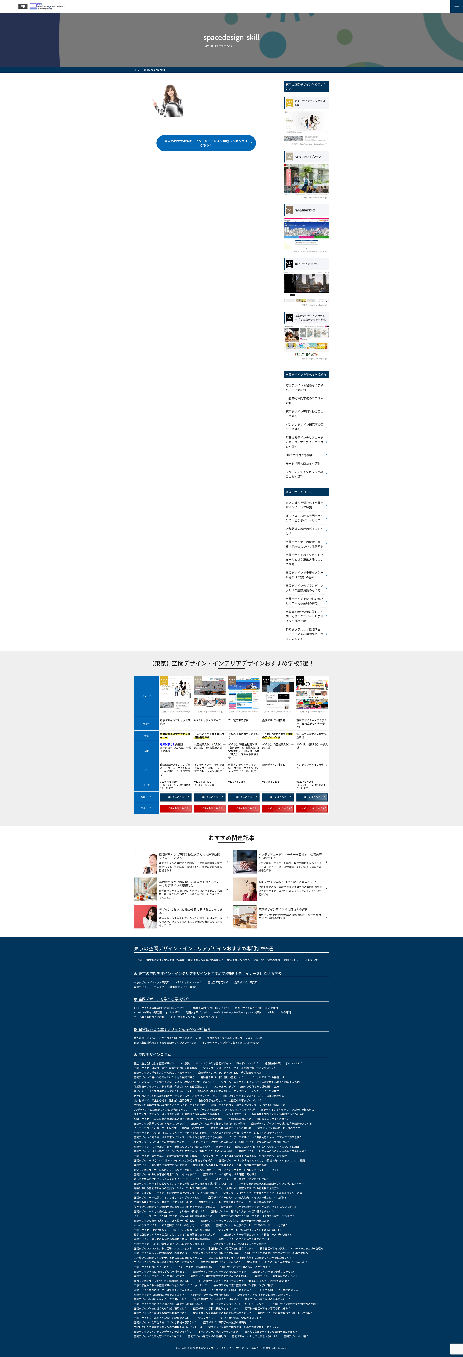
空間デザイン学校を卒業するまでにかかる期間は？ (219, 1276)
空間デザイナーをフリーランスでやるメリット (219, 1271)
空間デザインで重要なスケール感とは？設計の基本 (304, 574)
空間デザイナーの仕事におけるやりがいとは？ (242, 1179)
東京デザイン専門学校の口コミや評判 (304, 413)
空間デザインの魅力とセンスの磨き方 (278, 1128)
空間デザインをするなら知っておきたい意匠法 (239, 1243)
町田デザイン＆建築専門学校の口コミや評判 (304, 387)
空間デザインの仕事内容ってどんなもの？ (158, 1336)
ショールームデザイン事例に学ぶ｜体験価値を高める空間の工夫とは (260, 1082)
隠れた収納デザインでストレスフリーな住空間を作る (253, 1095)
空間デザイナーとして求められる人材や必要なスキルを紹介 (273, 1151)
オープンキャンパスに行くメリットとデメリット (238, 1304)
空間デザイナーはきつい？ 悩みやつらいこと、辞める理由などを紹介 (173, 1160)
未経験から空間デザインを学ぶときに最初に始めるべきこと (168, 1257)
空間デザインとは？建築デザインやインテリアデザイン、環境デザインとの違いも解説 (183, 1151)
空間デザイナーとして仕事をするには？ (255, 1336)
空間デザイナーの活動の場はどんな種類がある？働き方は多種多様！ (173, 1239)
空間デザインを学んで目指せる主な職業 (216, 1253)
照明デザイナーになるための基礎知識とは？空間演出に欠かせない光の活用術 (178, 1119)
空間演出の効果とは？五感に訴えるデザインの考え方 (259, 1119)
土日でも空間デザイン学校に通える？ (279, 1290)
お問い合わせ (291, 960)
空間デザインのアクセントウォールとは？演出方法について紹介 (304, 559)
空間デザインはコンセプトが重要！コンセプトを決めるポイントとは (262, 1193)
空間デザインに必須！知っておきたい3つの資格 (218, 1123)
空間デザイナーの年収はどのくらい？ (276, 1276)
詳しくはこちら (176, 797)
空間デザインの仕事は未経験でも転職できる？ (160, 1313)
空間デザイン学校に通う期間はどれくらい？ (226, 1290)
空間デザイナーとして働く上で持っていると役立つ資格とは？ (169, 1211)
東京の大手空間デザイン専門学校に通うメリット (226, 1248)
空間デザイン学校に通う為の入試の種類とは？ (160, 1308)
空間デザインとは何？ (296, 1336)
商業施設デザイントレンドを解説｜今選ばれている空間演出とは (170, 1086)
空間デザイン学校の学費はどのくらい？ (275, 1271)
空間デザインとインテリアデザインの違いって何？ (163, 1331)
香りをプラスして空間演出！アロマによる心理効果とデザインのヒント (304, 634)
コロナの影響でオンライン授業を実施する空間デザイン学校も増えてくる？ (251, 1257)
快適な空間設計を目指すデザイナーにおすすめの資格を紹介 (247, 1133)
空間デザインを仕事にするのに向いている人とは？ (222, 1313)
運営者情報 (273, 960)
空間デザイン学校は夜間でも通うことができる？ (265, 1294)
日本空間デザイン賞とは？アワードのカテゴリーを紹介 (291, 1248)
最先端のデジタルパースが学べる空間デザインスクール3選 (167, 1038)
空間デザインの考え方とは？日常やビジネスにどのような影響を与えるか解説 (178, 1137)
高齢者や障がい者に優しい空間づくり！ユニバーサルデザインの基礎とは (304, 616)
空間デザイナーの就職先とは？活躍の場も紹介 (229, 1174)
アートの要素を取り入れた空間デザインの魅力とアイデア (271, 1183)
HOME (139, 960)
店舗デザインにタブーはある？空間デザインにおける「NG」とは (248, 1105)
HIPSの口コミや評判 (299, 455)
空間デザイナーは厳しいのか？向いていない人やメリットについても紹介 (257, 1146)
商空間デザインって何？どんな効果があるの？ (160, 1142)
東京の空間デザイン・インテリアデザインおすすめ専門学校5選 (203, 948)
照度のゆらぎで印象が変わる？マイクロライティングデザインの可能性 (238, 1091)
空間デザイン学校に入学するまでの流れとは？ (160, 1299)
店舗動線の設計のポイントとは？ (304, 531)
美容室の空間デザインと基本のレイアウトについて (163, 1202)
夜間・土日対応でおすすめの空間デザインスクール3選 (165, 1042)
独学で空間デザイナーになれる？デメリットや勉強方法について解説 (173, 1170)
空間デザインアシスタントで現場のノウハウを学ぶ (163, 1248)
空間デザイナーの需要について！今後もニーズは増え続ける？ (259, 1234)
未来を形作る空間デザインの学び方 (231, 1128)
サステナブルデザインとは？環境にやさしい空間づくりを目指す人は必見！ (177, 1114)
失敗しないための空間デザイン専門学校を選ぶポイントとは (168, 1327)
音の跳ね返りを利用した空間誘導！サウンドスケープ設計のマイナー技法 (175, 1095)
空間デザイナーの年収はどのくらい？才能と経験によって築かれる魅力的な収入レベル (183, 1183)
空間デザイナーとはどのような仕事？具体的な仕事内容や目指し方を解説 (245, 1156)
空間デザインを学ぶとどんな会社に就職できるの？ (163, 1318)
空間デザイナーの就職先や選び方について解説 (160, 1165)
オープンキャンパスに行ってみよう (218, 1331)
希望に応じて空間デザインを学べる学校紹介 (175, 1029)
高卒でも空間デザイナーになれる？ (221, 1262)
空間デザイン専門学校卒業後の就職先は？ (227, 1322)
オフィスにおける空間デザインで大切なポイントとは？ (304, 518)
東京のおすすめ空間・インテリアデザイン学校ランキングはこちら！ (206, 143)
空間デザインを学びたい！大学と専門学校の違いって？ (229, 1318)
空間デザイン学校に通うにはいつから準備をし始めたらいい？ (169, 1304)
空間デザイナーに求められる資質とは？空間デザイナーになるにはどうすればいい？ (241, 1142)
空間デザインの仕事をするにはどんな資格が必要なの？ (165, 1322)
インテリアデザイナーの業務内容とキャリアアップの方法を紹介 (265, 1137)
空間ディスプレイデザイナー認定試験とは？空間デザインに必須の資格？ (175, 1193)
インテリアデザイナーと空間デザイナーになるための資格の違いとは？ (174, 1216)
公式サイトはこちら (175, 808)
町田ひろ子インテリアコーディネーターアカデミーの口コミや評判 (304, 442)
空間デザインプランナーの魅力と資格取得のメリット (281, 1123)
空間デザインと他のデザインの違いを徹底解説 (287, 1109)
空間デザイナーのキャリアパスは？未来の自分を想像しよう (235, 1220)
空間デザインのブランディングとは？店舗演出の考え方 (304, 587)
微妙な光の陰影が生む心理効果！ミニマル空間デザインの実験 (169, 1105)
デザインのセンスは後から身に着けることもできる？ (164, 1262)
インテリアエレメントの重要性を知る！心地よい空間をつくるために (265, 1114)
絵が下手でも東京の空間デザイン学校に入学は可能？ (243, 1285)
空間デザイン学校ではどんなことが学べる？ (245, 1267)
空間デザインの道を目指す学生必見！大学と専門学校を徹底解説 (230, 1165)
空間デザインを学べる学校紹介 (206, 960)
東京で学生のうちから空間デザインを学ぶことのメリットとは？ (170, 1285)
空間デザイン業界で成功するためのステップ (159, 1123)
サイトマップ (310, 960)
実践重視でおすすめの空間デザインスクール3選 (234, 1038)
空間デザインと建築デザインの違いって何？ (159, 1276)
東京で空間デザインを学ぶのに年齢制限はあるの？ (163, 1281)
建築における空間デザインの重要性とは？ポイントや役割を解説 (170, 1188)
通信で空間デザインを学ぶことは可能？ (216, 1299)
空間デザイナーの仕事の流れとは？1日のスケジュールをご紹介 (252, 1225)
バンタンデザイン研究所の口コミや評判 (305, 426)
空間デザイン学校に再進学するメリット (216, 1308)
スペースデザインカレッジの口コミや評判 (304, 474)
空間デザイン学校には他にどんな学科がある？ (160, 1271)
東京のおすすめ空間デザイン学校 (165, 960)
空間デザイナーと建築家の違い (195, 1267)
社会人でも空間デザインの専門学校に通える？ (271, 1331)
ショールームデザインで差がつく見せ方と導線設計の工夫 (246, 1086)
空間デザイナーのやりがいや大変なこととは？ (245, 1239)
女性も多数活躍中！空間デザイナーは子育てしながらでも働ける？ (259, 1216)
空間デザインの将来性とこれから (153, 1267)
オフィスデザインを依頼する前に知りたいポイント (163, 1091)
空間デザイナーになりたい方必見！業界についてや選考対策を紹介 (172, 1146)
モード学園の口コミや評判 (303, 463)
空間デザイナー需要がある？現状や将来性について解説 (165, 1156)
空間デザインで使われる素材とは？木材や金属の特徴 (304, 600)
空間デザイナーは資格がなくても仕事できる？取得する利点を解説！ (173, 1230)
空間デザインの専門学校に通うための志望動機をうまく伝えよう (245, 1327)
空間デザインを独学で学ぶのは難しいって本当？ (285, 1313)
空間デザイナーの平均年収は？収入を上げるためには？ (250, 1230)
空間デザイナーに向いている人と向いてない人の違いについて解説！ (247, 1197)
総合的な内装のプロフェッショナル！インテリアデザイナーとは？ (172, 1179)
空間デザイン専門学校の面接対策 (207, 1336)
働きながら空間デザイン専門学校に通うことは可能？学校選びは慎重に (174, 1206)
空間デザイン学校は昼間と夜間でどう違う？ (159, 1294)
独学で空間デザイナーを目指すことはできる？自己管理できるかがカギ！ (175, 1234)
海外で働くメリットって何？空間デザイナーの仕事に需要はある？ (236, 1202)
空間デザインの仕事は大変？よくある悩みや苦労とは (164, 1220)
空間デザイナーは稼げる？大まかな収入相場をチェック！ (244, 1211)
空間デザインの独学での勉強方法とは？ (295, 1304)
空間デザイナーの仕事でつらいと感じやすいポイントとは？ (168, 1197)
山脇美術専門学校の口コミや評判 (304, 400)
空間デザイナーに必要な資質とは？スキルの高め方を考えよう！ (170, 1243)
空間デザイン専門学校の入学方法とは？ (267, 1299)
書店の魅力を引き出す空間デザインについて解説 (304, 505)
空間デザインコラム (238, 960)
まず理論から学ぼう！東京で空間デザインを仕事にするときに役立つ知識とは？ (243, 1281)
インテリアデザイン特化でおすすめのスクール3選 (230, 1042)
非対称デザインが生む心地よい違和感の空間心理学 (163, 1100)
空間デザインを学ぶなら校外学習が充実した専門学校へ (276, 1253)
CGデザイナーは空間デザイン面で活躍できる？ (161, 1109)
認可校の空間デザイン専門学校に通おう (267, 1308)
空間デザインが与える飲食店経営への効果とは (160, 1253)
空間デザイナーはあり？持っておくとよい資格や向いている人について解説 (262, 1160)
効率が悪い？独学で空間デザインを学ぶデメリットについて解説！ (259, 1206)
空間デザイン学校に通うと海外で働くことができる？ (164, 1290)
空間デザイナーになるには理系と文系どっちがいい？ (277, 1262)
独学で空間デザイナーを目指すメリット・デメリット (248, 1170)
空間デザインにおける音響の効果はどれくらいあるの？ (165, 1174)
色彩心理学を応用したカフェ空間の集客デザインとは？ (230, 1100)
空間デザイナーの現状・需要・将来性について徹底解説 (304, 544)
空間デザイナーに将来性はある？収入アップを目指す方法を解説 (170, 1133)
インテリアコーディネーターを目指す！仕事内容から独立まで (169, 1128)
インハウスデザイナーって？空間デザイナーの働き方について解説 (172, 1225)
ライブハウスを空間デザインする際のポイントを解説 (224, 1109)
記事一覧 (259, 960)
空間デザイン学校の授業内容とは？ (211, 1294)
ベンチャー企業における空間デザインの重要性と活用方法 (246, 1188)
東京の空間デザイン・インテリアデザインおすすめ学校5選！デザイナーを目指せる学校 (210, 973)
